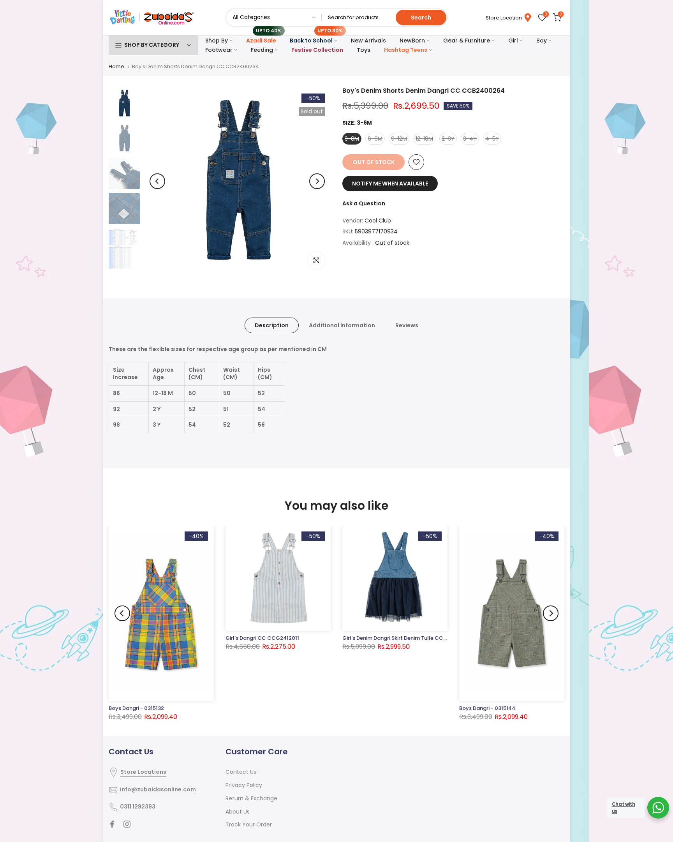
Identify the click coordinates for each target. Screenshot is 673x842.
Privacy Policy (244, 785)
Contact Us (241, 772)
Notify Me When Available (390, 183)
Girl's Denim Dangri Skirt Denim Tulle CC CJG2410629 (409, 638)
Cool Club (378, 220)
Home (116, 66)
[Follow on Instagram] (126, 824)
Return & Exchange (251, 798)
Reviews (406, 325)
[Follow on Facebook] (112, 824)
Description (272, 325)
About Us (238, 812)
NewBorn (412, 40)
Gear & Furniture (466, 40)
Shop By (216, 40)
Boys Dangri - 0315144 (487, 708)
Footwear (219, 50)
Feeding (262, 50)
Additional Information (342, 325)
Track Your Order (249, 824)
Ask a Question (363, 203)
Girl (513, 40)
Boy (541, 40)
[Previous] (157, 181)
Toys (363, 50)
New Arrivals (368, 40)
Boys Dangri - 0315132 (136, 708)
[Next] (317, 181)
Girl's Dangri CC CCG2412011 (262, 638)
